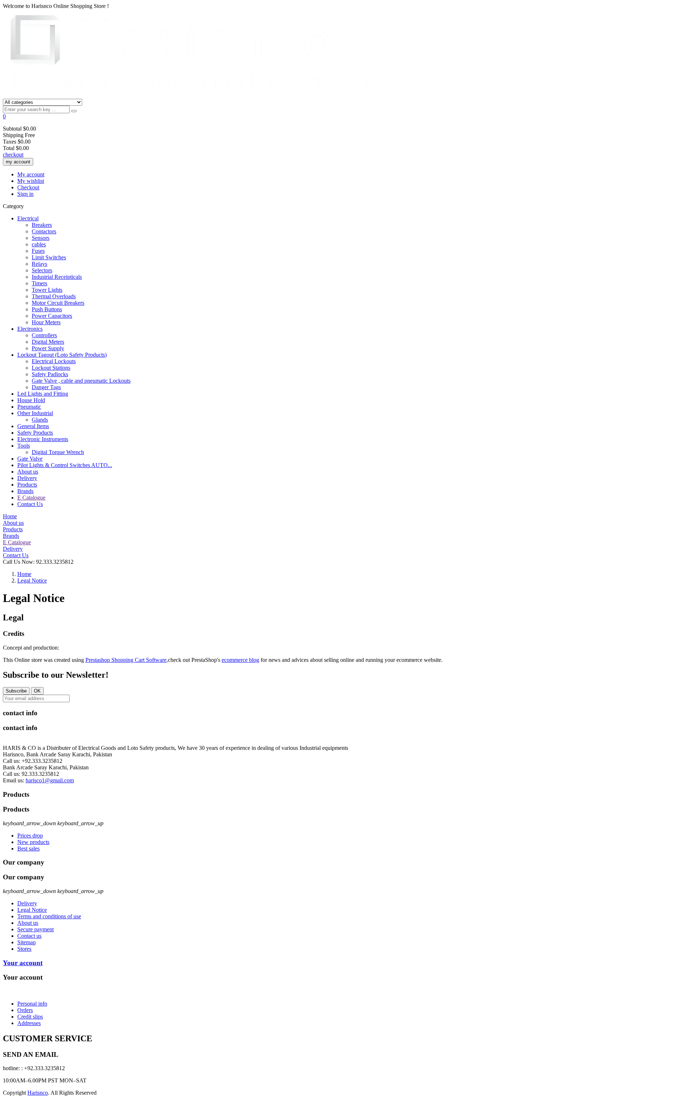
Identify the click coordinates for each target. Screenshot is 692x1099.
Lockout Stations (51, 368)
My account (30, 174)
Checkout (28, 187)
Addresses (29, 1023)
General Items (33, 426)
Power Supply (48, 348)
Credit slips (30, 1017)
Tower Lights (47, 290)
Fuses (38, 251)
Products (27, 485)
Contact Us (30, 504)
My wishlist (30, 181)
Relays (39, 264)
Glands (40, 420)
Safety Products (35, 433)
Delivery (27, 478)
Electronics (30, 329)
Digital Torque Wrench (58, 452)
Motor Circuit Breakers (58, 303)
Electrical (28, 218)
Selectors (42, 270)
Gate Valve (30, 459)
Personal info (32, 1004)
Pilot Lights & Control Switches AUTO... (64, 465)
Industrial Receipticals (57, 277)
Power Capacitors (52, 316)
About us (27, 472)
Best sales (28, 848)
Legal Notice (32, 910)
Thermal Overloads (54, 296)
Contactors (44, 231)
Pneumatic (29, 407)
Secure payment (35, 929)
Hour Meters (46, 322)
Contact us (29, 936)
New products (33, 842)
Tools (23, 446)
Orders (25, 1010)
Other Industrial (35, 413)
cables (39, 244)
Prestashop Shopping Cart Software (126, 660)
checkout (13, 154)
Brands (25, 491)
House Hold (31, 400)
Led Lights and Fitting (42, 394)
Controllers (44, 335)
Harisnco (37, 1093)
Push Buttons (47, 309)
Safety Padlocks (50, 374)
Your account (23, 963)
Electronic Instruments (42, 439)
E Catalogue (31, 497)
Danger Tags (46, 387)
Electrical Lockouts (54, 361)
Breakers (42, 225)
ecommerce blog (240, 660)
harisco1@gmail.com (50, 780)
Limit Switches (49, 257)
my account (18, 161)
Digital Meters (48, 342)
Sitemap (26, 942)
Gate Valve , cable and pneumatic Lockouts (81, 381)
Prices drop (30, 835)
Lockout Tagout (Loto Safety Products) (62, 355)
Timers (39, 283)
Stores (24, 949)
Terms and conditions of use (49, 916)
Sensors (40, 238)
